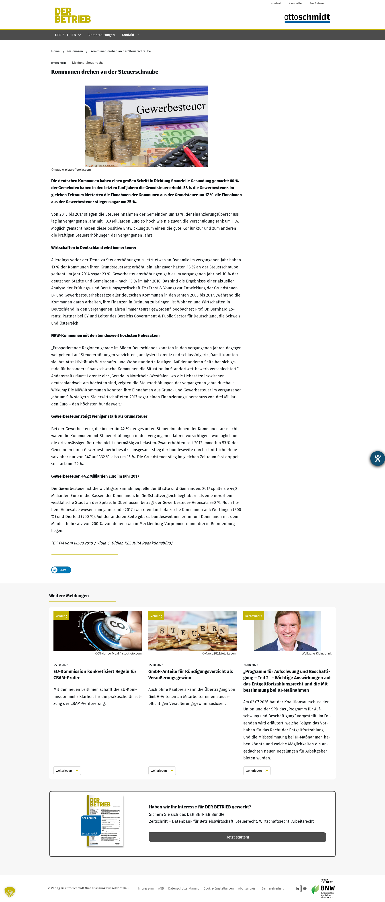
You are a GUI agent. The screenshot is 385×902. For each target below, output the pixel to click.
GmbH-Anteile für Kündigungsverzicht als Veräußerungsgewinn (192, 693)
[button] (10, 892)
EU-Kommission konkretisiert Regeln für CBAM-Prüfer (97, 693)
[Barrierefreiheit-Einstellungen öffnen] (377, 458)
